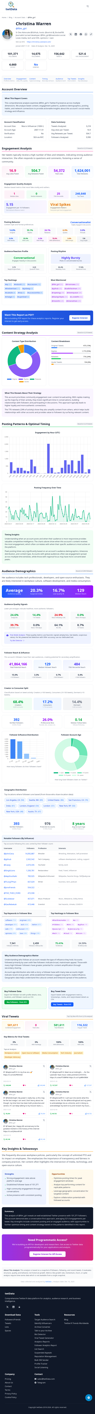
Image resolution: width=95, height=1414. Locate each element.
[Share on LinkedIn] (76, 34)
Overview (7, 79)
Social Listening (41, 1367)
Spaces (8, 1330)
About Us (9, 1382)
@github (7, 859)
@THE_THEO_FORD (12, 893)
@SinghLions (9, 870)
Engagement (21, 79)
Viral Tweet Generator (44, 1338)
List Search (39, 1349)
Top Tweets (72, 79)
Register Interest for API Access (47, 1254)
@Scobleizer (9, 898)
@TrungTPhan (10, 882)
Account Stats (20, 17)
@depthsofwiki (10, 876)
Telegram (41, 1382)
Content (32, 79)
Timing (45, 79)
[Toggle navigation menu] (87, 6)
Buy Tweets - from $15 (62, 1004)
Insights (81, 79)
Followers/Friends (13, 1319)
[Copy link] (91, 34)
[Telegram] (88, 1397)
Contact (8, 1386)
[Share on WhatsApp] (86, 34)
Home (4, 17)
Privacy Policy (11, 1393)
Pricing (8, 1379)
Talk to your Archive (43, 1330)
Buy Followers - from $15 (17, 1002)
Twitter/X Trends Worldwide (76, 1323)
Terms (7, 1390)
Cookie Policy (10, 1397)
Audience (59, 79)
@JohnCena (9, 853)
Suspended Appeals (43, 1352)
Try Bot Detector (16, 640)
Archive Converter (42, 1327)
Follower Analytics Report (46, 1345)
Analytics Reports (42, 1341)
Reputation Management (46, 1356)
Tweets (8, 1323)
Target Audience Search (45, 1319)
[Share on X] (71, 34)
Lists (7, 1327)
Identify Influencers (43, 1323)
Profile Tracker (41, 1363)
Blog (10, 17)
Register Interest (80, 318)
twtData (48, 1281)
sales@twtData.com (46, 1379)
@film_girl (21, 28)
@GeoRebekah (10, 904)
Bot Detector (40, 1334)
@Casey (7, 865)
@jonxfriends (9, 887)
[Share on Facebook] (81, 34)
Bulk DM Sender (42, 1360)
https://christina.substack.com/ (39, 42)
